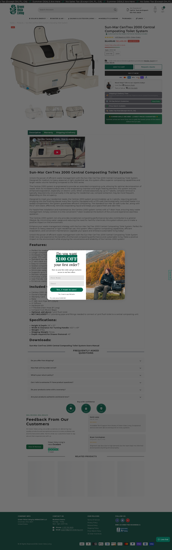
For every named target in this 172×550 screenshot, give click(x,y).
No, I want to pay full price (66, 294)
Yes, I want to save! (67, 289)
